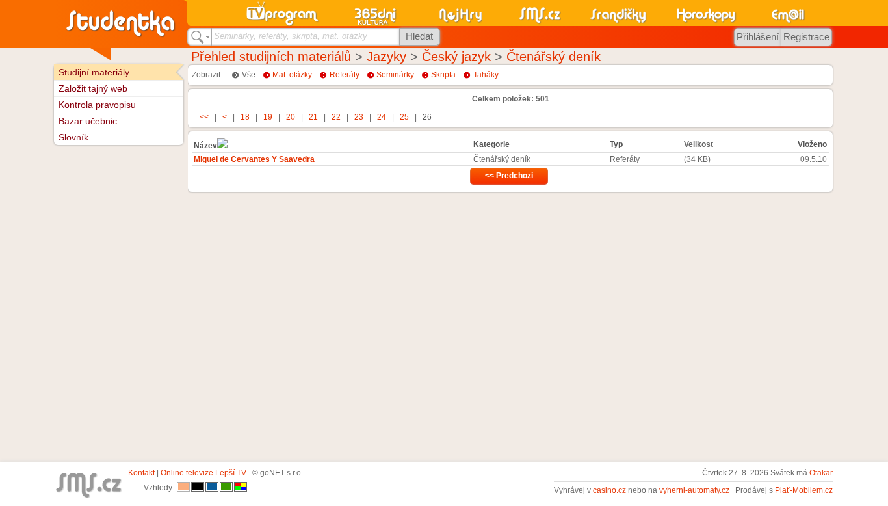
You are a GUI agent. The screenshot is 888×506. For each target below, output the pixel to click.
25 (404, 117)
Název (205, 145)
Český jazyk (456, 56)
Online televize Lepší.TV (203, 472)
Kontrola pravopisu (97, 105)
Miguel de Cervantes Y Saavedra (254, 159)
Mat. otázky (292, 74)
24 (381, 117)
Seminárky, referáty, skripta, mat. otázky (290, 36)
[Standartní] (183, 487)
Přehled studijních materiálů (271, 56)
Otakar (821, 472)
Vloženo (812, 144)
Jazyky (386, 56)
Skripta (443, 74)
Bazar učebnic (88, 121)
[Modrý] (212, 487)
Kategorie (491, 144)
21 (313, 117)
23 (358, 117)
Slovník (73, 137)
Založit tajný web (93, 88)
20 (290, 117)
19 (267, 117)
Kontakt (141, 472)
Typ (616, 144)
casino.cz (609, 490)
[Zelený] (226, 487)
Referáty (344, 74)
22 (336, 117)
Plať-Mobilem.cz (804, 490)
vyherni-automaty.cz (694, 490)
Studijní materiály (94, 72)
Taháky (486, 74)
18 (245, 117)
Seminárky (395, 74)
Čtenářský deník (553, 56)
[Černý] (197, 487)
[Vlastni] (240, 487)
